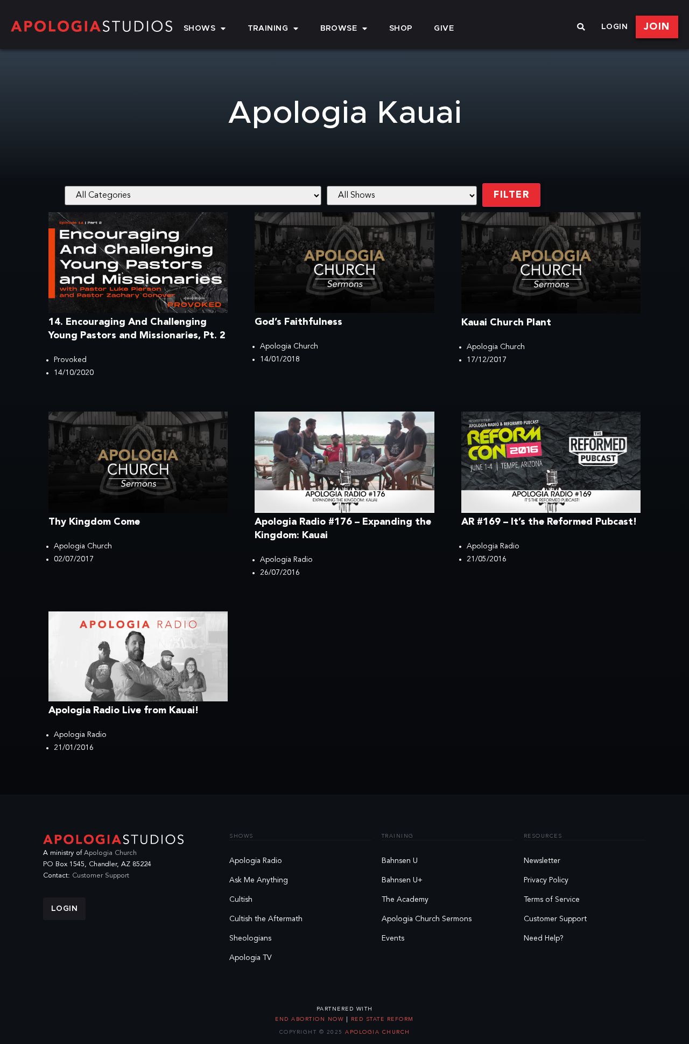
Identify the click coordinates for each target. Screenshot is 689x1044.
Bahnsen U (400, 861)
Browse (338, 28)
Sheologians (250, 938)
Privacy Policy (546, 880)
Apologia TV (250, 958)
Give (444, 28)
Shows (199, 28)
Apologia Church (289, 346)
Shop (401, 28)
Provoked (70, 360)
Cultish (240, 899)
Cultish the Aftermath (266, 919)
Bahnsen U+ (402, 880)
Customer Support (100, 875)
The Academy (405, 899)
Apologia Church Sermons (427, 919)
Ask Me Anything (258, 880)
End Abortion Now (310, 1019)
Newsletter (542, 861)
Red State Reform (381, 1019)
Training (268, 28)
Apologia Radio (286, 559)
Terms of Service (552, 899)
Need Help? (544, 938)
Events (393, 938)
